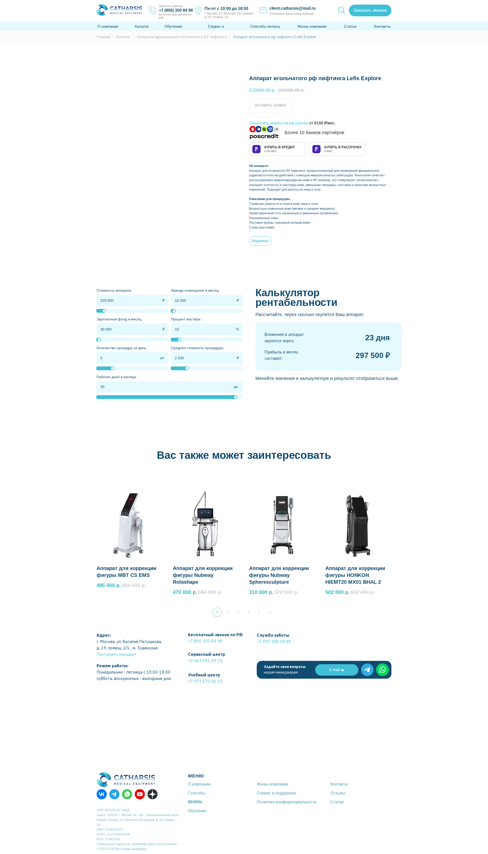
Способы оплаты (265, 26)
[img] (367, 669)
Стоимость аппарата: (114, 290)
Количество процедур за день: (122, 348)
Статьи (350, 26)
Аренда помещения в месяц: (195, 290)
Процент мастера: (186, 319)
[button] (370, 10)
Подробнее (260, 241)
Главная (103, 37)
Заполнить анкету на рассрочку (278, 123)
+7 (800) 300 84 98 (176, 10)
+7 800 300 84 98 (205, 641)
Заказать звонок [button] (170, 6)
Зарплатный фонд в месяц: (119, 319)
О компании (107, 26)
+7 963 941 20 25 (205, 660)
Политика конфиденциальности (286, 802)
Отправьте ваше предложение (292, 14)
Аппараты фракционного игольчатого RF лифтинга (181, 37)
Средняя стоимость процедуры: (197, 348)
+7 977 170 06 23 (205, 681)
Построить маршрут (116, 654)
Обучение (173, 26)
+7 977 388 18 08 (274, 641)
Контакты (382, 26)
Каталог (142, 26)
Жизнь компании (311, 26)
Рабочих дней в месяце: (117, 377)
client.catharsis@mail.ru (292, 8)
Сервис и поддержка (276, 793)
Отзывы (337, 793)
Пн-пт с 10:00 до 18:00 (226, 8)
